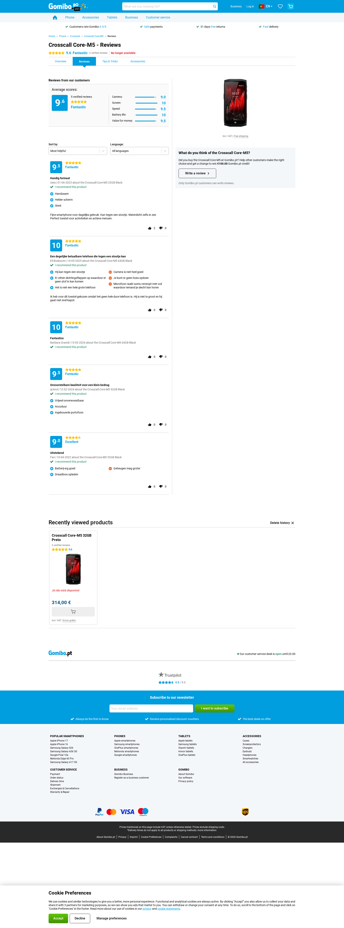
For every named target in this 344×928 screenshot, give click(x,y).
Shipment (55, 784)
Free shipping (241, 136)
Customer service (158, 17)
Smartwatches (250, 758)
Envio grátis (69, 620)
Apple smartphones (124, 740)
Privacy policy (185, 781)
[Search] (214, 6)
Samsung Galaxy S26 (61, 747)
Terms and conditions (212, 837)
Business (131, 17)
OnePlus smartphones (126, 747)
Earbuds (247, 751)
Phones (119, 736)
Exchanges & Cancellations (64, 788)
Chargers (247, 747)
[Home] (55, 17)
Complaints (171, 837)
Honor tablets (185, 751)
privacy (147, 908)
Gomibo (183, 769)
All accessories (251, 762)
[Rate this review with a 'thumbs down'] (161, 228)
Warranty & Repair (59, 792)
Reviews (112, 36)
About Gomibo (186, 774)
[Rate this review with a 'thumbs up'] (150, 228)
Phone (69, 17)
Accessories (90, 17)
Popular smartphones (67, 736)
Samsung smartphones (127, 744)
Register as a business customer (131, 777)
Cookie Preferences (151, 837)
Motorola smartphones (126, 751)
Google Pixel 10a (59, 755)
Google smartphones (125, 755)
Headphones (249, 755)
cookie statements (168, 908)
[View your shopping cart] (290, 6)
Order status (56, 777)
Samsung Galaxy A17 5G (63, 762)
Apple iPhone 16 (59, 744)
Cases (246, 740)
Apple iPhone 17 (59, 740)
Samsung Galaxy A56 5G (63, 751)
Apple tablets (185, 740)
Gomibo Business (123, 774)
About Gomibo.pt (106, 837)
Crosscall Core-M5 (94, 36)
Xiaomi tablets (186, 747)
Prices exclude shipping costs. (209, 827)
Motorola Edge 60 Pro (62, 758)
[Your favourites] (280, 6)
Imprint (134, 837)
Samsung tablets (187, 744)
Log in (250, 6)
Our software (185, 777)
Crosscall (75, 36)
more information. (207, 830)
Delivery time (57, 781)
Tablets (112, 17)
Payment (55, 774)
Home (52, 36)
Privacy (122, 837)
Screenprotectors (252, 744)
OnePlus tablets (186, 755)
